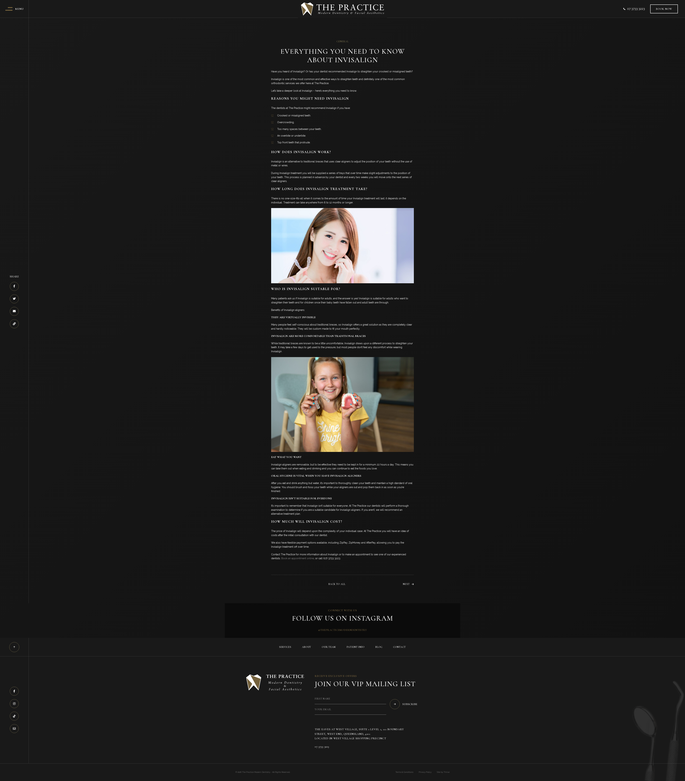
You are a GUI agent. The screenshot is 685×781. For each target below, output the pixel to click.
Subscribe (409, 704)
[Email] (14, 728)
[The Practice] (342, 8)
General (342, 41)
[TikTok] (14, 716)
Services (285, 647)
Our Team (329, 647)
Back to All (337, 584)
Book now (664, 9)
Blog (378, 647)
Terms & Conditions (404, 772)
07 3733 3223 (636, 8)
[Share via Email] (14, 311)
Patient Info (356, 647)
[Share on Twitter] (14, 299)
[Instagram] (14, 703)
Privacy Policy (425, 772)
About (306, 647)
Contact (399, 647)
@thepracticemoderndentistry (342, 630)
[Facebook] (14, 691)
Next (406, 584)
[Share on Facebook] (14, 286)
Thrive (447, 772)
